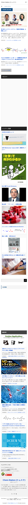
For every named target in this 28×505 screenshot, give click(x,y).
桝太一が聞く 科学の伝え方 (9, 236)
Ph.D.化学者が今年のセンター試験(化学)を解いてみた (13, 256)
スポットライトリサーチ (11, 65)
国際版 (11, 499)
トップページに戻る (6, 70)
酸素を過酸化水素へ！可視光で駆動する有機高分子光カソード (13, 405)
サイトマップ (20, 498)
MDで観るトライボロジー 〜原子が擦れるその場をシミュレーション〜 (13, 376)
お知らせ (11, 498)
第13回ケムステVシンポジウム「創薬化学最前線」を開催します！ (13, 30)
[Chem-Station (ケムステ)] (8, 2)
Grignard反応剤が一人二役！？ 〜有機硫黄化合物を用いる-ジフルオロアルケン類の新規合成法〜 (14, 58)
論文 (16, 383)
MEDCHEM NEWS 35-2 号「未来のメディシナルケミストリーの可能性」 (13, 451)
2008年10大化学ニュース (8, 132)
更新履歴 (15, 498)
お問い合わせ (19, 499)
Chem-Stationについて (5, 498)
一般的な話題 (10, 356)
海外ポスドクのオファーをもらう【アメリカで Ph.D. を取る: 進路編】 (13, 349)
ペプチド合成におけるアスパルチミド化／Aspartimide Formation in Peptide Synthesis (13, 424)
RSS (16, 494)
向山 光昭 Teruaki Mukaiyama (9, 186)
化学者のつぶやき (17, 40)
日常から (23, 356)
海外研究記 (4, 357)
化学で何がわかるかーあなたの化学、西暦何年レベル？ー (14, 148)
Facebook (25, 498)
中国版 (14, 499)
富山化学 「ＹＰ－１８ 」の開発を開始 (12, 204)
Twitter (8, 499)
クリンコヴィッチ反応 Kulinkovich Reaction (13, 226)
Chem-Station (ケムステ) (14, 480)
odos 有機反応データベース (15, 431)
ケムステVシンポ (9, 40)
